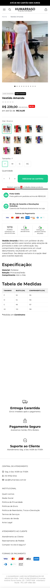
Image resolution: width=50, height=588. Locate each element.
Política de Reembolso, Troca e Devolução (21, 510)
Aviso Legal (7, 522)
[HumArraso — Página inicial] (25, 9)
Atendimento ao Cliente (12, 536)
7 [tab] (28, 86)
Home (4, 17)
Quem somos (8, 494)
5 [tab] (24, 86)
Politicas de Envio (10, 506)
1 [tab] (15, 86)
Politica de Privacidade (12, 502)
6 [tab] (26, 86)
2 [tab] (17, 86)
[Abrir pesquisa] (10, 9)
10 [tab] (35, 86)
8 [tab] (31, 86)
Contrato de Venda (10, 518)
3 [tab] (19, 86)
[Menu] (4, 9)
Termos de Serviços (10, 514)
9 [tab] (33, 86)
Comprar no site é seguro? (14, 545)
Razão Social (7, 498)
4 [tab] (22, 86)
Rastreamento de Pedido (13, 541)
